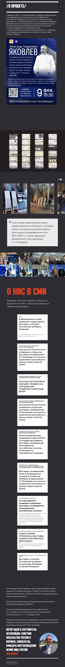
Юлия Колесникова (12, 664)
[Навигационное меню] (61, 6)
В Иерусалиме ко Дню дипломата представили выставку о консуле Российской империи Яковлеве (31, 324)
